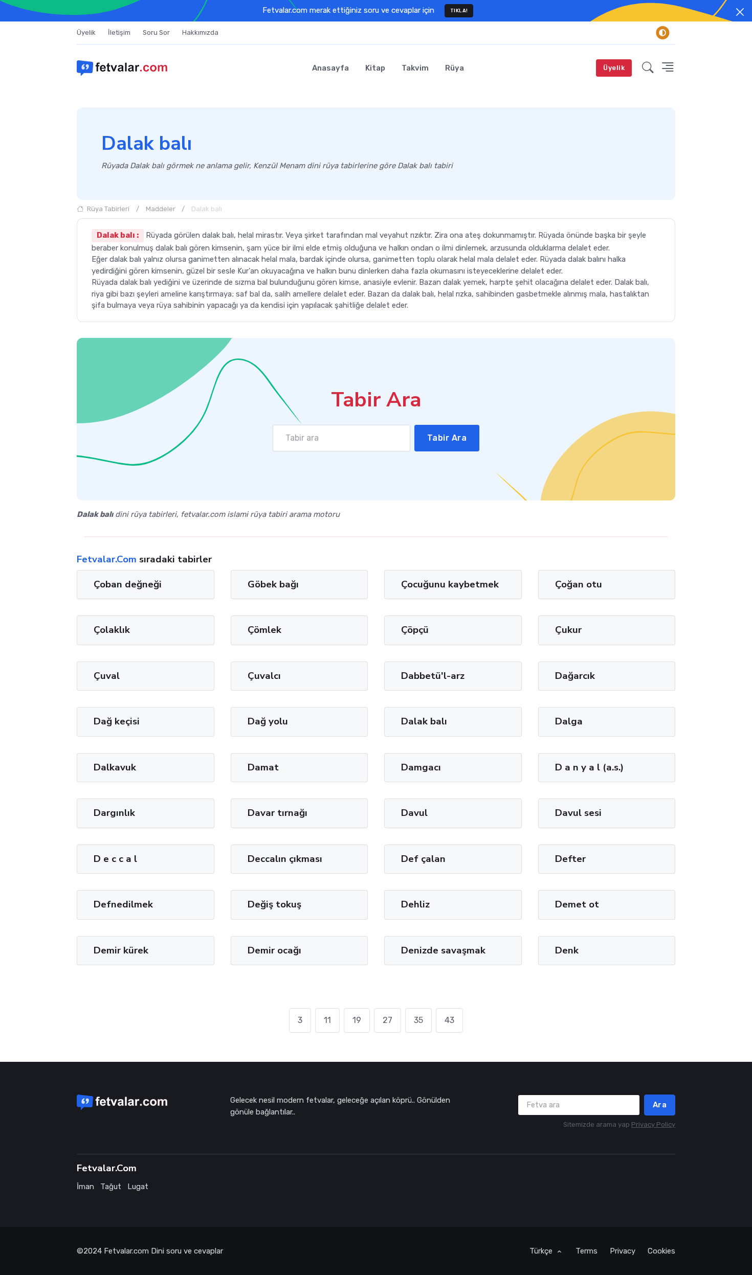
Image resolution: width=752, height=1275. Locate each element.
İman (85, 1186)
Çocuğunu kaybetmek (450, 584)
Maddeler (160, 209)
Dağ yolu (268, 721)
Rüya (454, 68)
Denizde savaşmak (443, 950)
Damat (263, 767)
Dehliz (415, 904)
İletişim (119, 32)
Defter (570, 859)
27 (387, 1020)
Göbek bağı (273, 584)
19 (356, 1020)
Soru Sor (156, 32)
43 (449, 1020)
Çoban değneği (128, 584)
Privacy (622, 1251)
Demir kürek (121, 950)
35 (418, 1020)
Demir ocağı (274, 950)
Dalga (569, 721)
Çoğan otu (578, 584)
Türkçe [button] (542, 1251)
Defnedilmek (123, 904)
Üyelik (86, 32)
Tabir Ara (447, 438)
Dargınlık (114, 812)
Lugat (137, 1186)
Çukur (568, 629)
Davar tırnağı (277, 812)
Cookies (661, 1251)
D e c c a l (115, 859)
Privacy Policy (653, 1124)
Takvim (415, 68)
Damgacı (421, 767)
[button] (648, 68)
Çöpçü (415, 629)
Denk (567, 950)
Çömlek (264, 629)
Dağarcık (575, 675)
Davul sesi (578, 812)
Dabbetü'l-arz (433, 675)
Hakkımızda (200, 32)
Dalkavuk (115, 767)
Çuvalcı (264, 675)
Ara (660, 1104)
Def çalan (423, 859)
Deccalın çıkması (285, 859)
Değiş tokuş (274, 904)
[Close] (740, 12)
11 (327, 1020)
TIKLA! (459, 10)
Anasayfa (330, 68)
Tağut (110, 1186)
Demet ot (577, 904)
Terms (587, 1251)
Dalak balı (424, 721)
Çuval (107, 675)
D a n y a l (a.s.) (589, 767)
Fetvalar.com (126, 1251)
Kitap (375, 68)
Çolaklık (112, 629)
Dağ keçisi (117, 721)
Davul (414, 812)
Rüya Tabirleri (107, 209)
